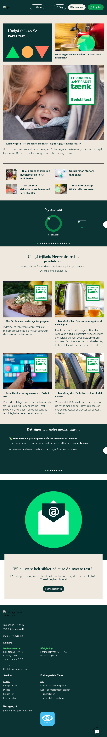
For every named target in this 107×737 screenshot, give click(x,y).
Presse (6, 690)
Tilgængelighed (47, 694)
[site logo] (14, 7)
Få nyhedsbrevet (53, 589)
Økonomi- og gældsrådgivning (17, 710)
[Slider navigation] (37, 243)
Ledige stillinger (10, 685)
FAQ (42, 681)
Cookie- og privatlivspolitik (53, 685)
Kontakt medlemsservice (15, 669)
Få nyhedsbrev (10, 698)
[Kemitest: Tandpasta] (82, 225)
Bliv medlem (76, 7)
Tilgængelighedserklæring (52, 698)
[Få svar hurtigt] (97, 731)
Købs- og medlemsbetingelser (55, 690)
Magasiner (8, 694)
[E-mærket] (47, 719)
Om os (6, 681)
